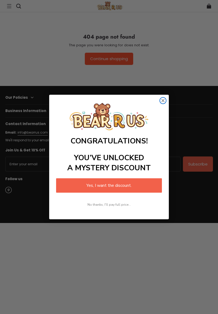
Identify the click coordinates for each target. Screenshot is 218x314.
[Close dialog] (163, 100)
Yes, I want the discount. (109, 185)
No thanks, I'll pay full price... (109, 205)
